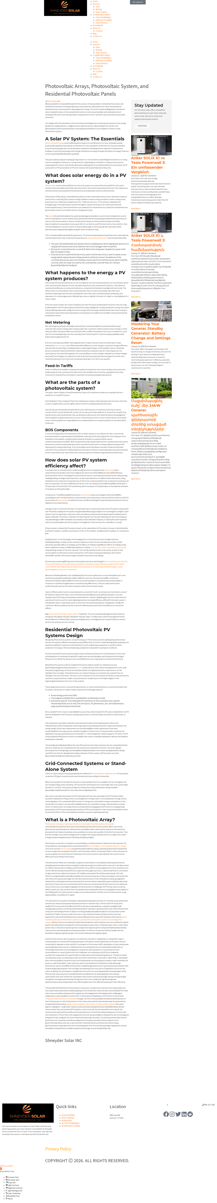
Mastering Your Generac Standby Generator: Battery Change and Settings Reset (150, 333)
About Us (96, 28)
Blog (95, 33)
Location (99, 31)
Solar (98, 6)
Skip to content (6, 1166)
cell (85, 734)
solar (51, 216)
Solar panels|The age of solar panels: (63, 614)
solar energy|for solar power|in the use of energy (107, 846)
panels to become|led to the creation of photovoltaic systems (91, 1004)
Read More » (136, 208)
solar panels (85, 495)
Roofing (99, 9)
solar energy (109, 470)
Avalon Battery (102, 23)
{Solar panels (50, 185)
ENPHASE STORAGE (104, 20)
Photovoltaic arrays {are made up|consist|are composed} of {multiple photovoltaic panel (79, 824)
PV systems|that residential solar (104, 773)
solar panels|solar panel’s (97, 238)
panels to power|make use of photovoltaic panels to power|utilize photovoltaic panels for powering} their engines (86, 919)
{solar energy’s (60, 345)
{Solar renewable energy (54, 143)
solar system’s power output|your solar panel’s (108, 547)
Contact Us (97, 36)
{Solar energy (66, 848)
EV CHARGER (98, 25)
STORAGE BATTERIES (101, 14)
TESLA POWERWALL (103, 17)
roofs (80, 667)
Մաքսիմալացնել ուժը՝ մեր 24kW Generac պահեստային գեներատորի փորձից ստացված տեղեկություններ (148, 415)
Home (95, 1)
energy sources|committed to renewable (61, 998)
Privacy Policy (58, 1149)
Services (96, 4)
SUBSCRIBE (142, 126)
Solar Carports (101, 12)
